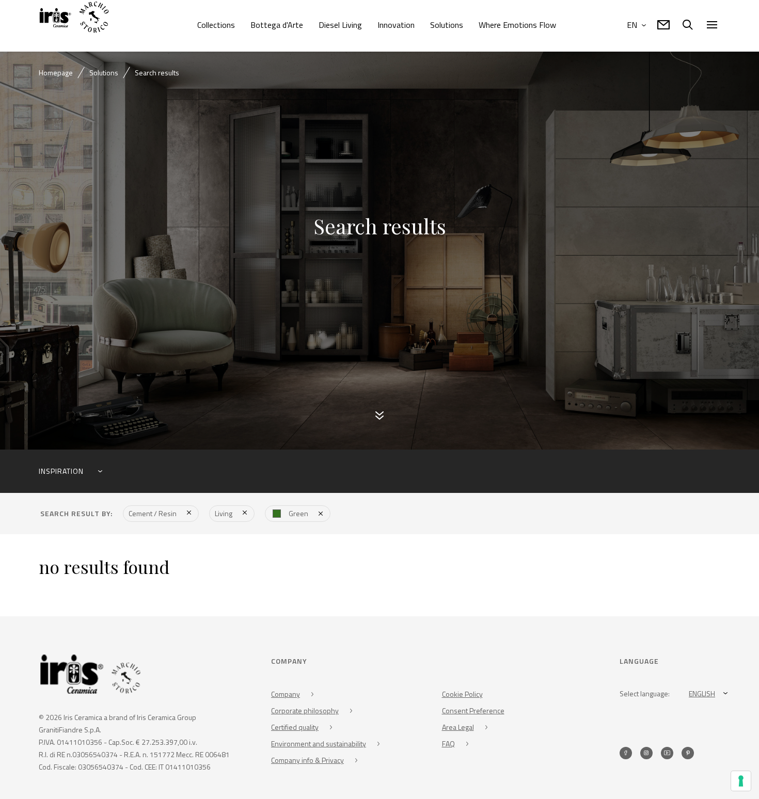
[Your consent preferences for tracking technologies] (741, 781)
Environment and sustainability (318, 745)
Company (285, 695)
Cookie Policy (462, 695)
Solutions (446, 25)
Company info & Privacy (307, 761)
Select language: (645, 695)
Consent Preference (473, 712)
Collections (216, 25)
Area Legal (458, 728)
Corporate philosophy (305, 712)
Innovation (396, 25)
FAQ (448, 745)
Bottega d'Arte (276, 25)
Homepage (56, 72)
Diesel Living (340, 25)
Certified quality (295, 728)
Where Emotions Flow (517, 25)
